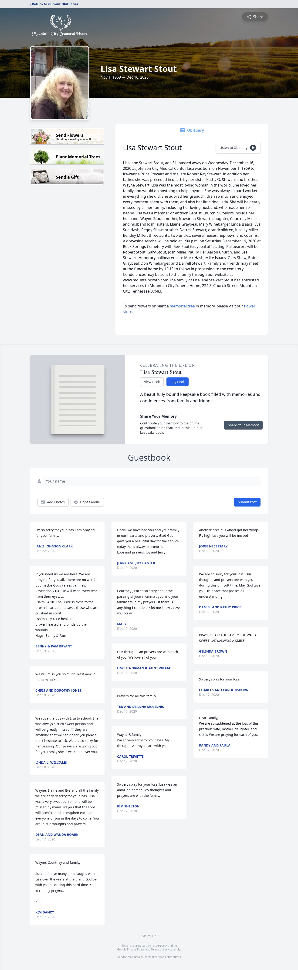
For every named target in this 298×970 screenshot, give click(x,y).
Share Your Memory (243, 425)
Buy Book (177, 382)
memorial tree (182, 306)
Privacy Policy (136, 949)
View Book (152, 382)
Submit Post (247, 502)
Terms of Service (162, 949)
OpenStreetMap (154, 957)
